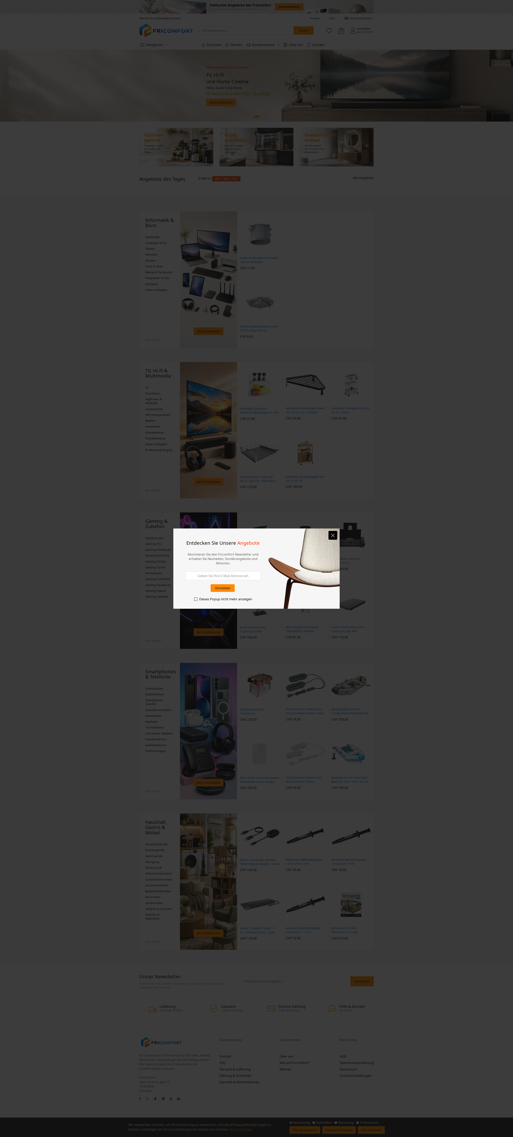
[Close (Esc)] (332, 535)
